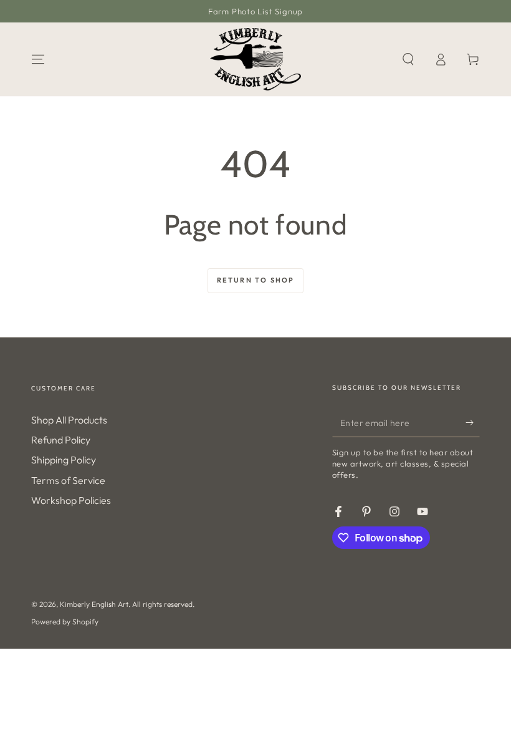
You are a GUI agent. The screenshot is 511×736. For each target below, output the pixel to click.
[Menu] (38, 59)
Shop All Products (69, 420)
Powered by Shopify (64, 621)
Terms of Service (68, 480)
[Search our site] (408, 59)
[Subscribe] (473, 423)
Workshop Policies (71, 500)
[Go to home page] (255, 59)
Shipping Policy (63, 459)
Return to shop (256, 280)
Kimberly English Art (94, 604)
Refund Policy (60, 439)
